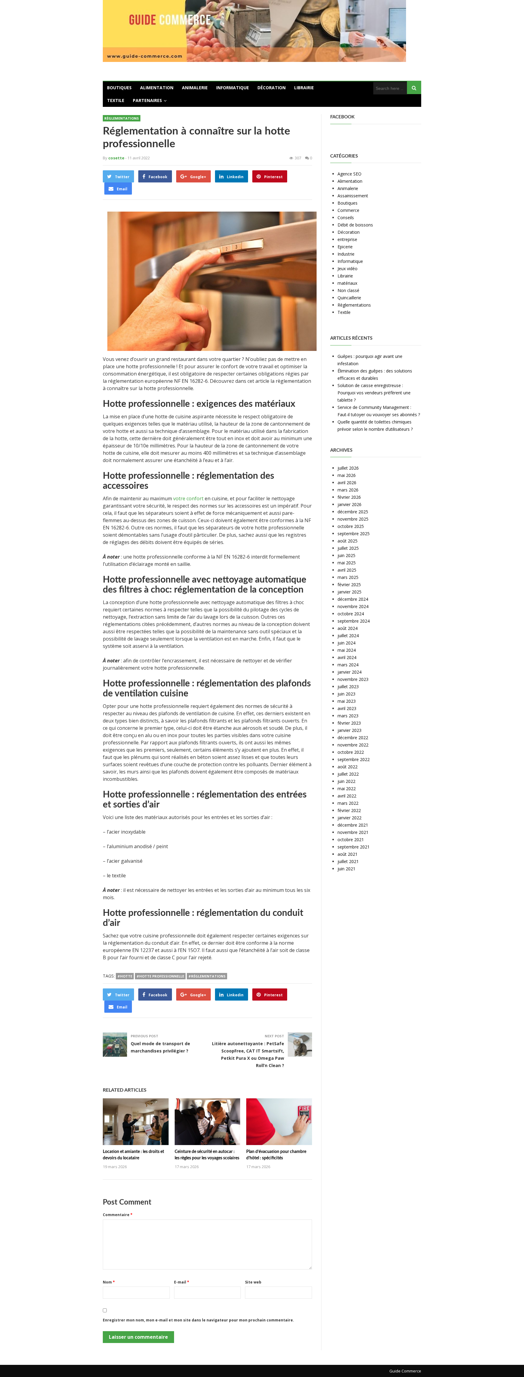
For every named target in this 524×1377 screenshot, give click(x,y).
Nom (109, 1282)
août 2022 (348, 767)
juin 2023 (346, 694)
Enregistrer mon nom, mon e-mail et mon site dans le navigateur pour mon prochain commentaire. (198, 1320)
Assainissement (353, 196)
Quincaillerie (349, 298)
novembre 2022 (353, 745)
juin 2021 (346, 869)
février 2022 (349, 810)
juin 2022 (346, 781)
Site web (253, 1282)
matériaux (347, 283)
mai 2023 (347, 701)
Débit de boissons (355, 225)
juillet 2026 (348, 468)
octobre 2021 (351, 839)
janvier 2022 (349, 818)
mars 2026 (348, 490)
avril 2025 (347, 570)
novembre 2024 (353, 606)
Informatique (232, 87)
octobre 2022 (351, 752)
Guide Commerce (405, 1371)
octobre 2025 (351, 526)
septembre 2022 (354, 759)
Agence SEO (349, 174)
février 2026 (349, 497)
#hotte (124, 976)
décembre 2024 (353, 599)
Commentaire (118, 1214)
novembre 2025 (353, 519)
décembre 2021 (353, 825)
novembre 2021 (353, 832)
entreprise (347, 239)
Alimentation (156, 87)
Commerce (348, 210)
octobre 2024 (351, 614)
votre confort (189, 498)
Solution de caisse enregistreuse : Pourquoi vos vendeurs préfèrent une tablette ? (374, 392)
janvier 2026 (349, 504)
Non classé (348, 290)
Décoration (271, 87)
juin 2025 (346, 555)
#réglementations (207, 976)
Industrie (346, 254)
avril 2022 (347, 796)
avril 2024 (347, 657)
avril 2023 (347, 708)
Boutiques (119, 87)
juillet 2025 (348, 548)
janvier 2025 (349, 592)
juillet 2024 (348, 635)
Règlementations (121, 118)
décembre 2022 (353, 737)
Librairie (304, 87)
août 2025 (348, 541)
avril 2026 (347, 482)
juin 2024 (346, 643)
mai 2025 (347, 563)
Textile (115, 100)
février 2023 (349, 723)
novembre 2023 (353, 679)
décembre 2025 (353, 512)
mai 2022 (347, 788)
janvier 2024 (349, 672)
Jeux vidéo (348, 268)
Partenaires (147, 100)
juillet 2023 (348, 686)
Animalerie (195, 87)
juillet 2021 (348, 861)
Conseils (346, 217)
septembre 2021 (354, 847)
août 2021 (348, 854)
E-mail (181, 1282)
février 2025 (349, 584)
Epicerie (345, 247)
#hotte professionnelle (160, 976)
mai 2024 (347, 650)
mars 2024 (348, 665)
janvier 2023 (349, 730)
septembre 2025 (354, 533)
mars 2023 (348, 716)
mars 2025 (348, 577)
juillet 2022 (348, 774)
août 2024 (348, 628)
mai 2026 (347, 475)
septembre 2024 (354, 621)
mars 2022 (348, 803)
